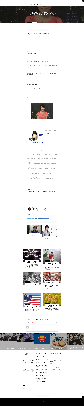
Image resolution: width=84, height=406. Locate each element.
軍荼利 (42, 2)
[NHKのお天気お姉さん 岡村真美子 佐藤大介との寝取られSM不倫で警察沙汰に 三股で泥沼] (34, 229)
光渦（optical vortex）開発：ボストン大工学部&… (32, 307)
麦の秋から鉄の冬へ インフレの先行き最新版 (28, 369)
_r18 (37, 222)
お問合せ (52, 4)
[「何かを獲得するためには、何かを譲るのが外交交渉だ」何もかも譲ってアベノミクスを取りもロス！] (52, 299)
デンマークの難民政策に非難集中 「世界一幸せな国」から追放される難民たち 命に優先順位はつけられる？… (41, 366)
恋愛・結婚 (39, 222)
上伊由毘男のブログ (25, 389)
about (49, 4)
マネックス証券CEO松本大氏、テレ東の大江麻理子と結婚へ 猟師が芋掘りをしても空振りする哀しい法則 (40, 173)
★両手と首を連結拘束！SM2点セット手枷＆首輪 (50, 130)
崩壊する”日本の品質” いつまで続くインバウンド (28, 362)
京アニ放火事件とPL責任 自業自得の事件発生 (51, 264)
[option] (8, 341)
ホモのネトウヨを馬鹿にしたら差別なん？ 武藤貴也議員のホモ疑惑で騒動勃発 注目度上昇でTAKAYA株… (42, 375)
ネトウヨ (34, 4)
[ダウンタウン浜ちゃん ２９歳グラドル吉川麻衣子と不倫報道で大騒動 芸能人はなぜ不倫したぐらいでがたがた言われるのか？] (52, 277)
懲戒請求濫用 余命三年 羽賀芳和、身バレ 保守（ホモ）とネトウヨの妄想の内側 (42, 359)
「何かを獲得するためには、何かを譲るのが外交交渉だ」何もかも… (52, 306)
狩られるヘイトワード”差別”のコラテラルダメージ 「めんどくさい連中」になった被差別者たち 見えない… (41, 381)
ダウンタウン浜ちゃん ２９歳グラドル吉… (51, 283)
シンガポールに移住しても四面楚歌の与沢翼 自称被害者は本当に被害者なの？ (41, 356)
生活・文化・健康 (29, 22)
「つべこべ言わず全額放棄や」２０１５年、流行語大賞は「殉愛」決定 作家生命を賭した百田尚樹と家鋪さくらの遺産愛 (42, 154)
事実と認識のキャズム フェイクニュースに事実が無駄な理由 (41, 363)
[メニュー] (83, 1)
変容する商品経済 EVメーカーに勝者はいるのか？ (28, 360)
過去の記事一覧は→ (30, 211)
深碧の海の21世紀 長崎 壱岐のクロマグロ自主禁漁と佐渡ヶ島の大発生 (41, 369)
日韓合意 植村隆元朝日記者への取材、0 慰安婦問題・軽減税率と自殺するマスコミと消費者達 (41, 372)
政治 (37, 4)
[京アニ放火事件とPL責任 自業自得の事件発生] (52, 256)
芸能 (36, 222)
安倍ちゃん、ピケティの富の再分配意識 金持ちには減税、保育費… (32, 262)
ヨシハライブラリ (25, 388)
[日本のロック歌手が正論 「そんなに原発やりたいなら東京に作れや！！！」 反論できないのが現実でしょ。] (32, 278)
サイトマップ (45, 4)
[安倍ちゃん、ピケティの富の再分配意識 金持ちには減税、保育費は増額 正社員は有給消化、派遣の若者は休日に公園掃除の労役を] (32, 255)
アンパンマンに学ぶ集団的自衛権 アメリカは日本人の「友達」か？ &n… (41, 353)
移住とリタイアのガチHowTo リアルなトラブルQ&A (28, 371)
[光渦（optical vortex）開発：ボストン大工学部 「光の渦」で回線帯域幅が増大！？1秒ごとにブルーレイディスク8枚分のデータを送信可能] (32, 300)
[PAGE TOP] (83, 397)
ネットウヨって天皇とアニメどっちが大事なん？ (55, 369)
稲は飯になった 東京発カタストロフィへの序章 (28, 358)
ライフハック (41, 4)
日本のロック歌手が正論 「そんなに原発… (32, 285)
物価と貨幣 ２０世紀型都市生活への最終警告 (41, 378)
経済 (31, 4)
